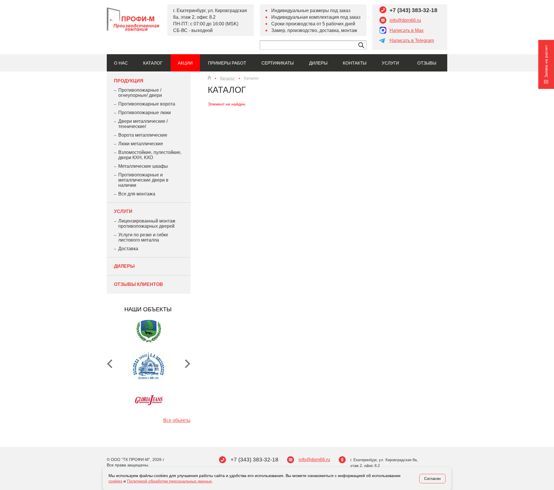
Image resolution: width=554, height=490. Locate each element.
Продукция (128, 80)
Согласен (432, 478)
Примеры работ (227, 63)
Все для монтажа (136, 193)
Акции (185, 63)
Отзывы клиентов (138, 284)
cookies (115, 481)
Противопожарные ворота (146, 103)
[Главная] (209, 78)
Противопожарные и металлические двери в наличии (143, 180)
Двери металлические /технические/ (143, 124)
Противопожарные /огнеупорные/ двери (140, 93)
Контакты (354, 63)
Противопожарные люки (144, 112)
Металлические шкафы (143, 166)
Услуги (390, 63)
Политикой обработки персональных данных (169, 481)
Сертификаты (277, 63)
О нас (121, 63)
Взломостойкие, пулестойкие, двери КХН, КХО (149, 155)
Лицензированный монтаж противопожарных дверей (146, 223)
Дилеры (318, 63)
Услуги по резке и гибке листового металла (143, 237)
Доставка (128, 248)
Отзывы (426, 63)
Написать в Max (407, 30)
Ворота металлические (142, 135)
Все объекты (176, 420)
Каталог (152, 63)
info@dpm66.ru (405, 20)
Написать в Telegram (412, 40)
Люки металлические (140, 143)
